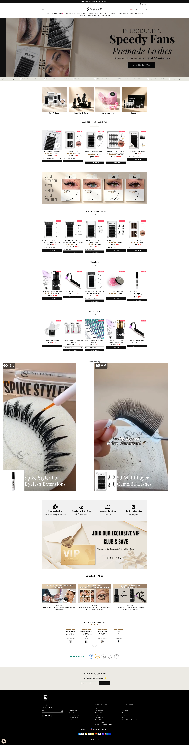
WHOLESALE (138, 13)
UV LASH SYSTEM (93, 13)
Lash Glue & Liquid (73, 719)
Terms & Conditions (100, 722)
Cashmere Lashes (73, 717)
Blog (123, 717)
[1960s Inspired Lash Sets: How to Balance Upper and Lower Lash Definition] (94, 593)
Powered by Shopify (94, 739)
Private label (125, 708)
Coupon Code (98, 712)
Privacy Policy (99, 715)
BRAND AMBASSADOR (104, 15)
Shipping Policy (99, 717)
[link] (94, 188)
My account (98, 708)
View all (94, 125)
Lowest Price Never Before (87, 15)
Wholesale (124, 712)
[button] (49, 153)
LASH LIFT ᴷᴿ (103, 13)
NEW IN (48, 13)
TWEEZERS (112, 13)
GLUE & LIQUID (81, 13)
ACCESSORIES (123, 13)
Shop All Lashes (73, 708)
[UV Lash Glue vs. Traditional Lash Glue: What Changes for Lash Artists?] (130, 593)
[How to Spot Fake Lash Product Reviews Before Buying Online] (59, 593)
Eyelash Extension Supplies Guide (130, 719)
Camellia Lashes (73, 710)
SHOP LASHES (70, 13)
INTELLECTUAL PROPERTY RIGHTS (104, 724)
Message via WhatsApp (48, 707)
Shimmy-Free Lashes (74, 715)
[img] (94, 624)
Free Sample (125, 710)
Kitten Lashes (72, 712)
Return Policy (98, 719)
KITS (131, 13)
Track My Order (99, 710)
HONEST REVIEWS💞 (57, 13)
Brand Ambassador (126, 715)
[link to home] (94, 9)
